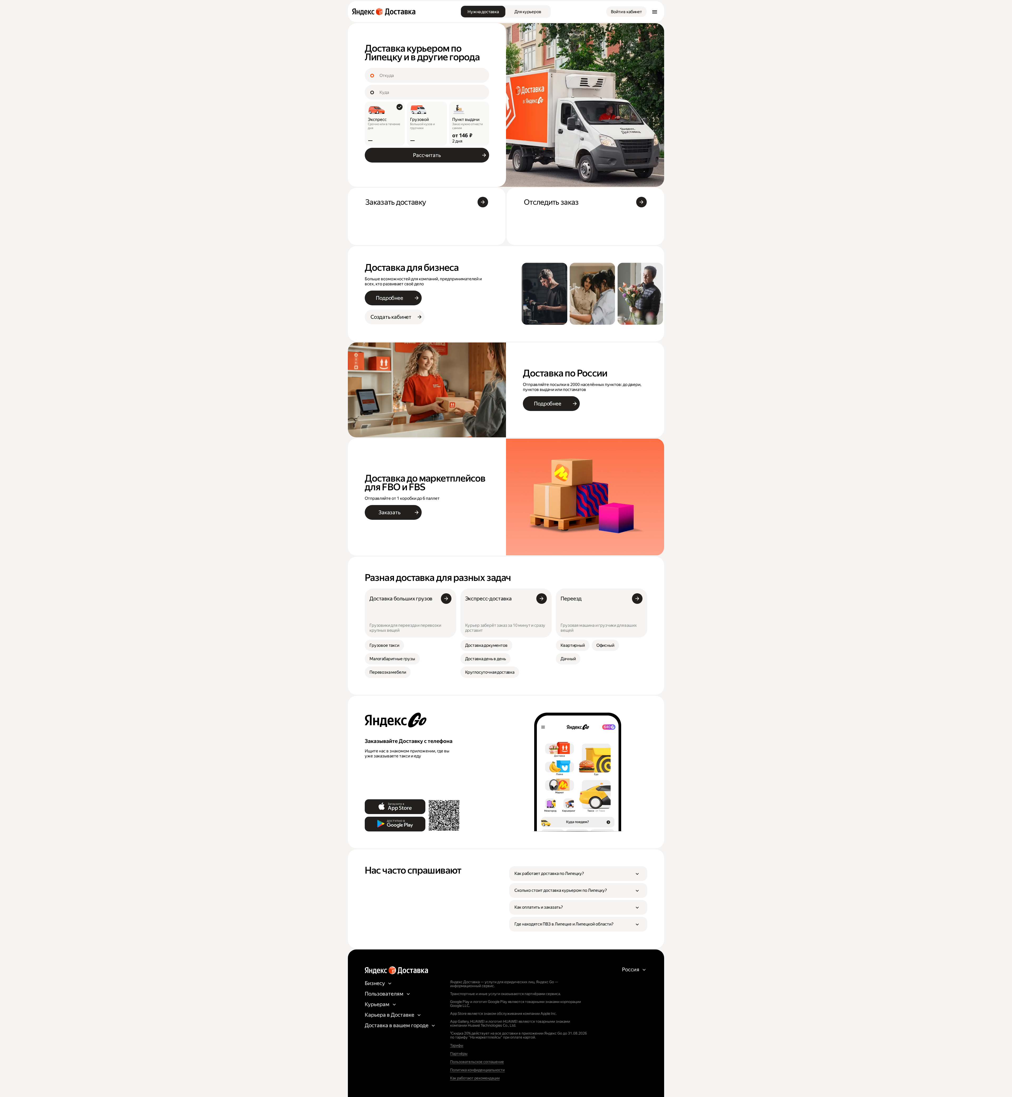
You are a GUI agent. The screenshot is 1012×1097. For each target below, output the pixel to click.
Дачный (568, 658)
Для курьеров (527, 11)
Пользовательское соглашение (477, 1062)
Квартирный (573, 645)
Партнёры (459, 1053)
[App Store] (395, 806)
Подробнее (389, 298)
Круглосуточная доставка (489, 672)
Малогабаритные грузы (392, 658)
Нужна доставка (483, 11)
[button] (578, 873)
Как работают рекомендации (475, 1078)
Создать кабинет (391, 317)
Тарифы (456, 1045)
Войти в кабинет (626, 11)
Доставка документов (486, 645)
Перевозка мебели (387, 672)
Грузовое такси (384, 645)
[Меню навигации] (654, 11)
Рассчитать (427, 155)
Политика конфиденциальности (477, 1070)
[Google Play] (395, 824)
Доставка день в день (485, 658)
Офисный (605, 645)
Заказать (389, 512)
